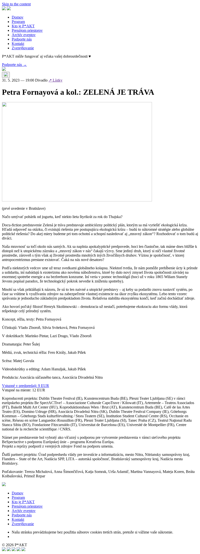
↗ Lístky (55, 80)
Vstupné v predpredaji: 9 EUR (25, 386)
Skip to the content (16, 4)
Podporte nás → (14, 65)
